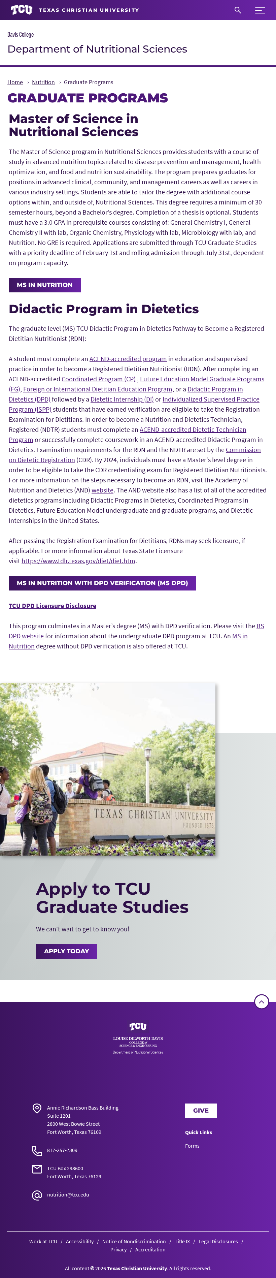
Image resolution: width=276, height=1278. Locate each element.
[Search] (237, 10)
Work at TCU (43, 1241)
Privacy (118, 1249)
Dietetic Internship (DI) (122, 399)
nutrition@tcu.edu (68, 1194)
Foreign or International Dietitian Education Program (97, 389)
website (102, 490)
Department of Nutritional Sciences (97, 49)
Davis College (20, 34)
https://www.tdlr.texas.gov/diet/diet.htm (78, 560)
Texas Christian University (137, 1268)
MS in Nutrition (45, 285)
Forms (192, 1145)
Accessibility (80, 1241)
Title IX (182, 1241)
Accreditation (150, 1249)
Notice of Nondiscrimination (134, 1241)
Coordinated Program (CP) (99, 379)
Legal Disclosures (218, 1241)
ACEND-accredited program (128, 358)
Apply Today (66, 951)
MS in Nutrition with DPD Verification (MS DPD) (102, 583)
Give (201, 1110)
